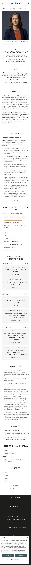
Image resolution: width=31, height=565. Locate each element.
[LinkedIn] (11, 489)
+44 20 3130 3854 (19, 59)
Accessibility (9, 523)
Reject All (21, 555)
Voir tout (26, 263)
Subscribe (10, 516)
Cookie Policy (22, 551)
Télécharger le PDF (9, 41)
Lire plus (16, 127)
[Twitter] (20, 489)
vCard (23, 41)
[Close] (27, 537)
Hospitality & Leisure (11, 241)
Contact (19, 523)
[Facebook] (17, 489)
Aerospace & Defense (11, 250)
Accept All (8, 555)
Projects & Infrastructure (13, 244)
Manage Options (15, 559)
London (9, 59)
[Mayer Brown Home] (15, 3)
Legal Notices (19, 516)
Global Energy (9, 238)
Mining (6, 235)
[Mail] (14, 488)
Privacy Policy (10, 519)
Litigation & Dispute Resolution (14, 217)
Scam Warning (8, 44)
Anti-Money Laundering (11, 222)
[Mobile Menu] (2, 3)
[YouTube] (13, 506)
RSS (24, 523)
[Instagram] (17, 506)
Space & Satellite (9, 247)
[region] (14, 550)
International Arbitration (13, 220)
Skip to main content (7, 1)
